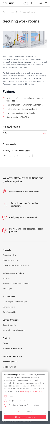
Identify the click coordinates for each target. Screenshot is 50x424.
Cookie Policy (24, 391)
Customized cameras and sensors (16, 265)
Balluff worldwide (9, 312)
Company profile (9, 307)
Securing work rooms (28, 12)
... (12, 11)
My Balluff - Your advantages (14, 330)
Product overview (9, 255)
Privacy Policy (38, 391)
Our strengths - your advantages (15, 302)
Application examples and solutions (16, 284)
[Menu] (46, 3)
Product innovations (10, 260)
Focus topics (8, 289)
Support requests (9, 325)
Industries (6, 278)
